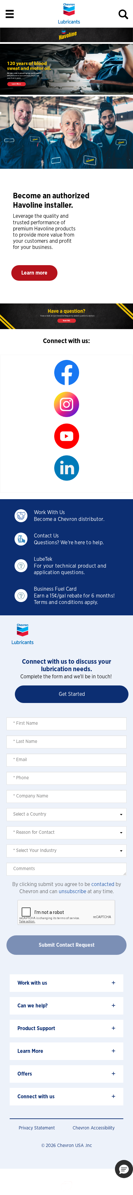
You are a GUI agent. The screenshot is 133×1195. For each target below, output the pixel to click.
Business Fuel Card (55, 589)
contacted (102, 884)
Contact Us (46, 535)
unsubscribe (72, 891)
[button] (34, 273)
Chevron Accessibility (94, 1128)
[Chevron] (69, 24)
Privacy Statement (37, 1128)
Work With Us (49, 512)
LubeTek (43, 559)
